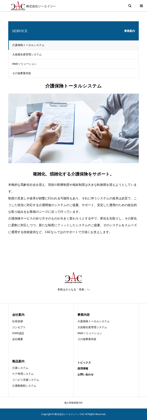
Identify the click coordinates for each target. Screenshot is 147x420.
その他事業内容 (21, 73)
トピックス (84, 362)
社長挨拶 (17, 321)
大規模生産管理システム (27, 54)
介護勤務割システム (24, 385)
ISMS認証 (18, 333)
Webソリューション (24, 64)
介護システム (20, 368)
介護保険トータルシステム (28, 45)
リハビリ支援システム (25, 379)
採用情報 (83, 368)
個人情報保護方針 (73, 402)
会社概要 (17, 339)
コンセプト (19, 327)
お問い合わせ (86, 374)
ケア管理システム (23, 374)
